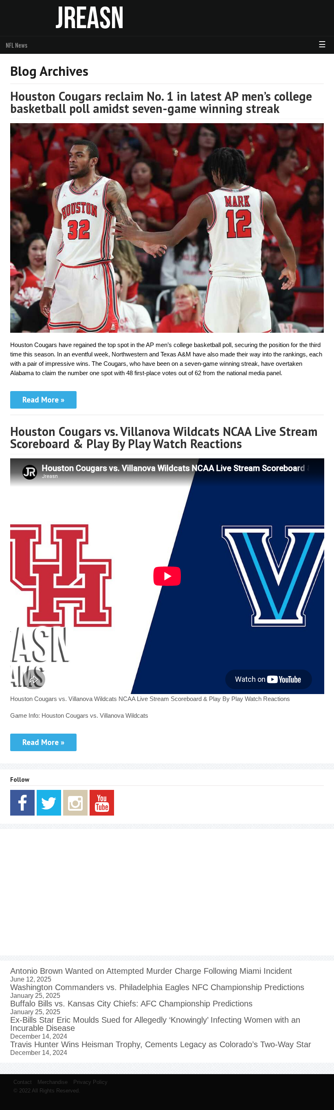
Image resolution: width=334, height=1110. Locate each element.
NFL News (16, 44)
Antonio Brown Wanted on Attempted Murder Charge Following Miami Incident (151, 970)
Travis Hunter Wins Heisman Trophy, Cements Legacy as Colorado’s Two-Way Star (160, 1044)
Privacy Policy (90, 1082)
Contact (22, 1082)
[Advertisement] (167, 892)
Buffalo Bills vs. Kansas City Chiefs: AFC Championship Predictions (131, 1003)
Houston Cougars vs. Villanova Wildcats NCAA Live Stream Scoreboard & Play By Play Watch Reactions (163, 437)
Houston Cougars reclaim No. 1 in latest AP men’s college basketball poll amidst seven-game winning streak (161, 102)
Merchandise (52, 1082)
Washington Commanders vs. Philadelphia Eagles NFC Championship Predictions (157, 987)
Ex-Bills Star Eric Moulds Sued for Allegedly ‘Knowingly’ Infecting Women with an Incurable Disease (155, 1024)
